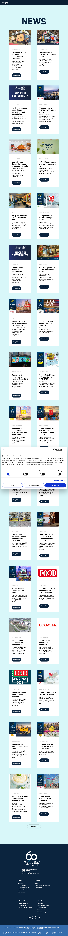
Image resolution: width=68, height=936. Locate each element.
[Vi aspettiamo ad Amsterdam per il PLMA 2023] (48, 729)
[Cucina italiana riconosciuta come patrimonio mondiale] (20, 146)
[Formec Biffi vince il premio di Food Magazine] (20, 677)
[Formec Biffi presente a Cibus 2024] (48, 490)
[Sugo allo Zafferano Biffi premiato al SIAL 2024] (48, 359)
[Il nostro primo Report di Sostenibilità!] (20, 252)
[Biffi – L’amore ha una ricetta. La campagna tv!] (48, 146)
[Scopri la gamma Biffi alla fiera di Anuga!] (48, 677)
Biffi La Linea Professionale (42, 885)
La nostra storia (22, 885)
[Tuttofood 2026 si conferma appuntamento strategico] (20, 37)
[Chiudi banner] (65, 449)
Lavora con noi (41, 909)
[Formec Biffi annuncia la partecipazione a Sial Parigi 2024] (20, 413)
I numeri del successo (23, 887)
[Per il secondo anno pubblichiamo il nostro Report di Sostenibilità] (20, 92)
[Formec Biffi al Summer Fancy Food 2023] (20, 729)
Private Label (38, 887)
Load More (34, 826)
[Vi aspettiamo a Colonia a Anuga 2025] (48, 200)
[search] (62, 3)
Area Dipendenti (41, 907)
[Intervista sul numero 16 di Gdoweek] (48, 625)
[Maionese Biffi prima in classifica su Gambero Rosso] (20, 781)
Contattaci (40, 903)
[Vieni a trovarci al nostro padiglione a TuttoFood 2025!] (20, 306)
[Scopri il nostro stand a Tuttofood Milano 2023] (48, 781)
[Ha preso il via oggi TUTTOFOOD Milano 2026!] (48, 37)
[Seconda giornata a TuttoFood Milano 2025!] (48, 252)
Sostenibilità (22, 905)
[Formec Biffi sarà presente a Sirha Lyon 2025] (48, 306)
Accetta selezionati (34, 485)
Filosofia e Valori (23, 903)
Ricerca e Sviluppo (23, 889)
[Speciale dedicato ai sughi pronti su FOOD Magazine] (48, 573)
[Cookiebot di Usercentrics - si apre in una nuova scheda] (54, 450)
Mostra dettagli (58, 480)
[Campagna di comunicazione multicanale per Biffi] (20, 359)
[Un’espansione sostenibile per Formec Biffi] (20, 625)
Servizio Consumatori (43, 905)
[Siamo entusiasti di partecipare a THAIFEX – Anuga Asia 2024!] (48, 413)
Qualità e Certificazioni (25, 907)
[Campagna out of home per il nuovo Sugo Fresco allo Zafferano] (20, 519)
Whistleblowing (41, 912)
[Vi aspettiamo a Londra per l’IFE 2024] (20, 573)
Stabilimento (21, 892)
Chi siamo (20, 883)
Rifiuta (12, 485)
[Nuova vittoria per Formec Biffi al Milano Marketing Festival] (48, 519)
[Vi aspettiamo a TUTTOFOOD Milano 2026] (48, 92)
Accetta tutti (55, 485)
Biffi (36, 883)
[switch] (25, 474)
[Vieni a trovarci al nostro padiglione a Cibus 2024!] (20, 489)
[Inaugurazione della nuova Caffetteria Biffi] (20, 200)
